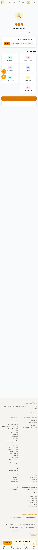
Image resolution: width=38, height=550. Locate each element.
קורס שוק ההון (33, 423)
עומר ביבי (34, 480)
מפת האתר (19, 104)
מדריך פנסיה (14, 430)
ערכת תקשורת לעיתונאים (30, 490)
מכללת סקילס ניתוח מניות (29, 521)
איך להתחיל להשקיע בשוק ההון (10, 426)
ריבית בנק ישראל (13, 460)
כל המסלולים (33, 420)
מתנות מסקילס (33, 507)
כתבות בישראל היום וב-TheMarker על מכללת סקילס (29, 487)
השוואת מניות (14, 482)
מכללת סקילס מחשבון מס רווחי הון (13, 521)
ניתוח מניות (15, 480)
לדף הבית (19, 99)
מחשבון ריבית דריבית (12, 424)
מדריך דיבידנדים (13, 447)
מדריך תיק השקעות (13, 451)
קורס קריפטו (33, 425)
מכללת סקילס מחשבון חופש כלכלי (27, 524)
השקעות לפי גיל (33, 498)
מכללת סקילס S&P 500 (30, 527)
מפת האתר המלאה (13, 489)
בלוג (17, 468)
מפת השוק (15, 478)
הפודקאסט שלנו (13, 470)
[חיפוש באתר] (23, 2)
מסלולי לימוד (33, 496)
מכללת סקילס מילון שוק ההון (12, 531)
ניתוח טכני (15, 455)
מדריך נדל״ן (15, 443)
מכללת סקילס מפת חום (17, 517)
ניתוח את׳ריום (14, 437)
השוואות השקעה (32, 502)
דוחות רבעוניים (14, 484)
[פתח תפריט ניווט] (34, 2)
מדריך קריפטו (14, 432)
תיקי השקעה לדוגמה (31, 500)
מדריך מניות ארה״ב (13, 428)
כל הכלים (33, 534)
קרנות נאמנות (14, 458)
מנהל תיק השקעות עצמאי (30, 430)
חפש (6, 44)
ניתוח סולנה (15, 439)
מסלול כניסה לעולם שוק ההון (29, 428)
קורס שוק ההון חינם (13, 462)
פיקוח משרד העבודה (31, 504)
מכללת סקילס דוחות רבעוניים (28, 531)
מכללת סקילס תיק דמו (30, 517)
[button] (3, 71)
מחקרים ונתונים (33, 492)
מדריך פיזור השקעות (12, 449)
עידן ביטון (34, 482)
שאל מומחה (34, 494)
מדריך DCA (15, 445)
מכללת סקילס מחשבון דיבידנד (10, 524)
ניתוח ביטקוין (14, 435)
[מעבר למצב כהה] (9, 2)
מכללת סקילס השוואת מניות (15, 527)
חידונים (16, 466)
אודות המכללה (33, 478)
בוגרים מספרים (33, 484)
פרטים (6, 543)
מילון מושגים (14, 422)
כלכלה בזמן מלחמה (13, 464)
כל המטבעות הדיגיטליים (12, 441)
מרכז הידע (15, 420)
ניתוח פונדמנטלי (13, 453)
